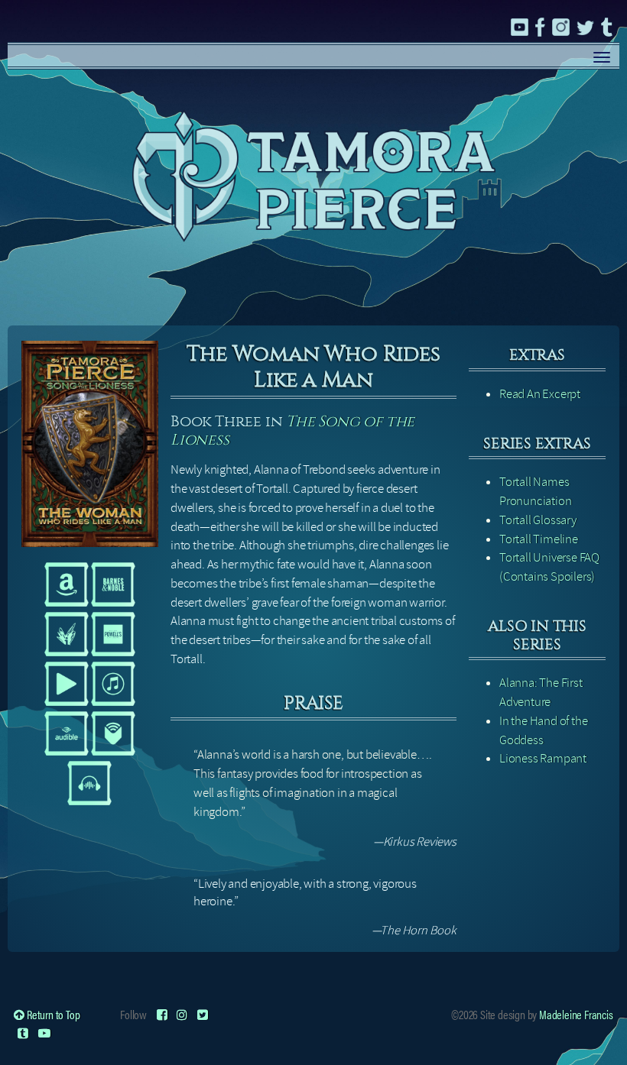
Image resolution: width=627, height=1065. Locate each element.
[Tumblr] (23, 1032)
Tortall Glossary (538, 520)
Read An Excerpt (539, 394)
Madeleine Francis (576, 1014)
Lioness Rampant (542, 758)
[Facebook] (162, 1014)
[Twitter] (202, 1014)
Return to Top (52, 1014)
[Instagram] (182, 1014)
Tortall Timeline (538, 539)
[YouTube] (44, 1032)
